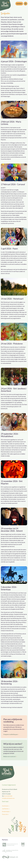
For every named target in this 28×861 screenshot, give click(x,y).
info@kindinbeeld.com (8, 798)
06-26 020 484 (8, 796)
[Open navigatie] (25, 3)
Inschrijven (19, 3)
